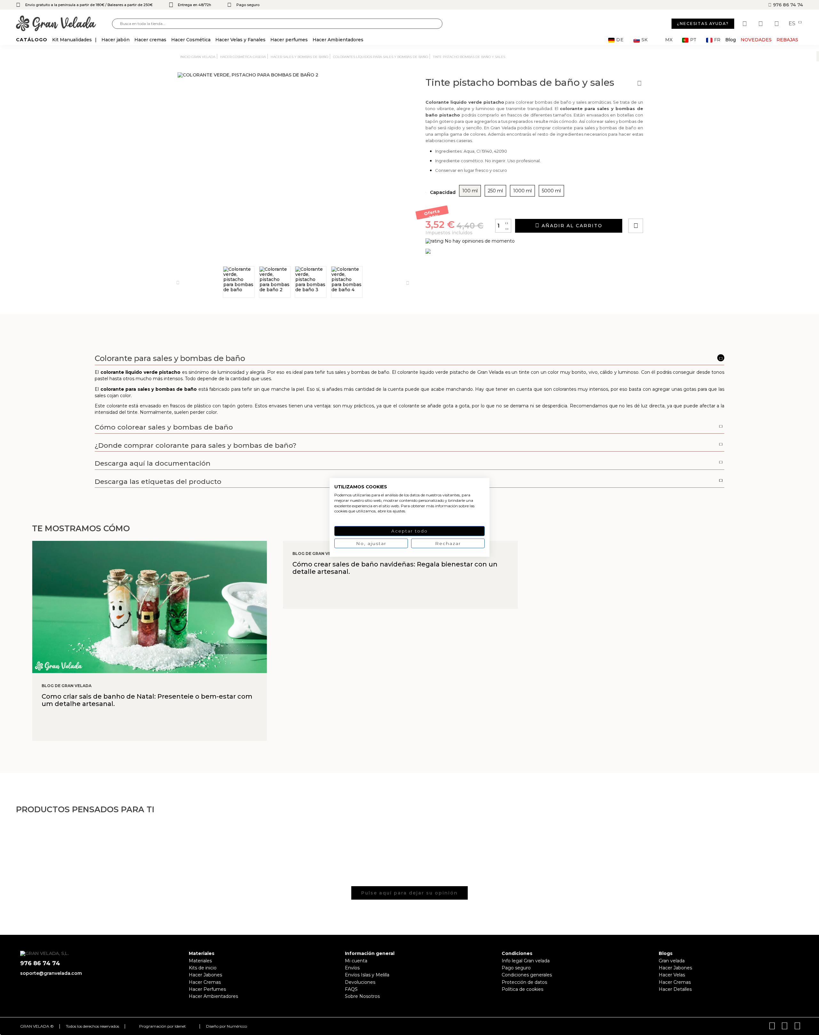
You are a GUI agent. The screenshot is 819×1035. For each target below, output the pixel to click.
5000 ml (551, 190)
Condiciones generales (527, 975)
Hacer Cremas (205, 982)
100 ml (470, 190)
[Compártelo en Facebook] (667, 207)
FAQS (351, 989)
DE (620, 40)
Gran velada (672, 961)
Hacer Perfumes (207, 989)
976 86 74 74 (787, 5)
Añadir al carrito (571, 226)
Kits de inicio (203, 968)
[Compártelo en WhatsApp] (660, 208)
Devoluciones (360, 982)
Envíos (352, 968)
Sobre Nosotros (362, 996)
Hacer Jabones (205, 975)
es (793, 24)
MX (668, 40)
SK (644, 40)
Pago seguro (516, 968)
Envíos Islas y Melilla (367, 975)
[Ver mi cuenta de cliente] (761, 23)
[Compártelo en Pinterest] (674, 207)
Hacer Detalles (675, 989)
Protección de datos (524, 982)
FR (717, 40)
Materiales (200, 961)
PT (693, 40)
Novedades (756, 40)
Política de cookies (522, 989)
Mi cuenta (356, 961)
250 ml (495, 190)
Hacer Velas (672, 975)
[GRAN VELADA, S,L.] (64, 23)
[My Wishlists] (745, 23)
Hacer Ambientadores (213, 996)
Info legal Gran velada (526, 961)
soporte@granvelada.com (51, 973)
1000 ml (522, 190)
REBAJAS (787, 40)
